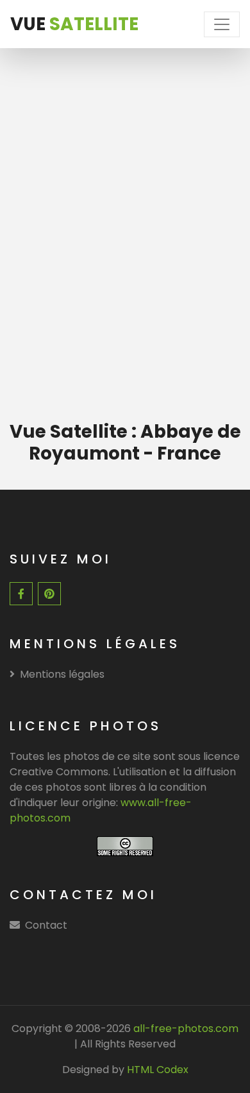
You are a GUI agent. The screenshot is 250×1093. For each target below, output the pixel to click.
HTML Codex (157, 1069)
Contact (46, 925)
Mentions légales (62, 674)
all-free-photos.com (184, 1028)
